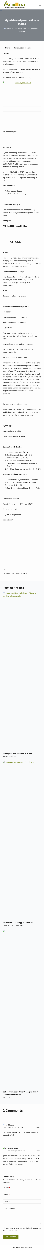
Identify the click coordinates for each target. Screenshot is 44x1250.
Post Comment (10, 1237)
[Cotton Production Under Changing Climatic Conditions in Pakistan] (22, 1009)
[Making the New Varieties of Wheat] (22, 671)
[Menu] (40, 5)
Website (7, 1201)
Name (7, 1188)
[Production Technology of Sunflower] (22, 840)
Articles (5, 756)
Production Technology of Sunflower (18, 923)
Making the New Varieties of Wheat (17, 753)
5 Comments (18, 926)
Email (7, 1195)
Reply (38, 1127)
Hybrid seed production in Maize (16, 574)
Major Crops (33, 29)
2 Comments (22, 31)
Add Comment (10, 1209)
